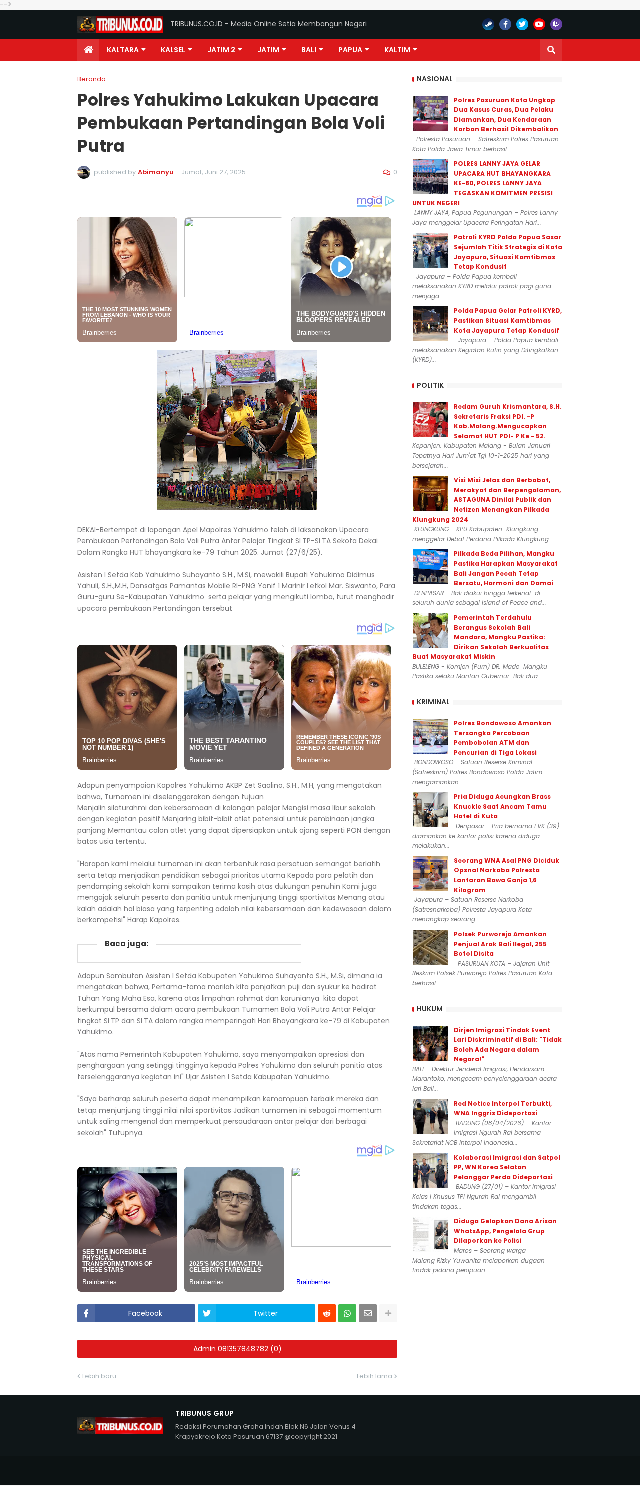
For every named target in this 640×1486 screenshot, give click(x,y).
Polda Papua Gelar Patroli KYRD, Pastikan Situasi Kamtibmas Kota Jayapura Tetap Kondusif (508, 320)
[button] (551, 50)
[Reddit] (327, 1313)
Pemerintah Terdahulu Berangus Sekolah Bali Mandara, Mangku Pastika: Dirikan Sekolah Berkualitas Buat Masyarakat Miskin (480, 637)
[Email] (368, 1313)
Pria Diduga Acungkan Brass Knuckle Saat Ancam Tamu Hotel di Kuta (502, 806)
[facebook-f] (506, 24)
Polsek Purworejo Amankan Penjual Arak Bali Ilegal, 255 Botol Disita (500, 944)
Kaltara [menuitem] (123, 50)
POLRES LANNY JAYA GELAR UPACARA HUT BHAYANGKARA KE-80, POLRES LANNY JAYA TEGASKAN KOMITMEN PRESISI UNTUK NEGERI (482, 183)
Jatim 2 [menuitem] (222, 50)
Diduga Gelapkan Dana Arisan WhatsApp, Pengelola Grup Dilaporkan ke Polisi (505, 1231)
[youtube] (540, 24)
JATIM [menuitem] (269, 50)
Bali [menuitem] (309, 50)
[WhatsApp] (347, 1313)
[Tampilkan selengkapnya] (389, 1313)
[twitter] (522, 24)
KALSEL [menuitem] (173, 50)
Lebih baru (99, 1376)
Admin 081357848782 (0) (238, 1349)
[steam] (488, 24)
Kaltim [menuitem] (397, 50)
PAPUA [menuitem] (350, 50)
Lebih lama (374, 1376)
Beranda (92, 79)
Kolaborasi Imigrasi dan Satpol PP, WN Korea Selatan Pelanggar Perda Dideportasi (507, 1168)
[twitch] (556, 24)
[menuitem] (89, 50)
